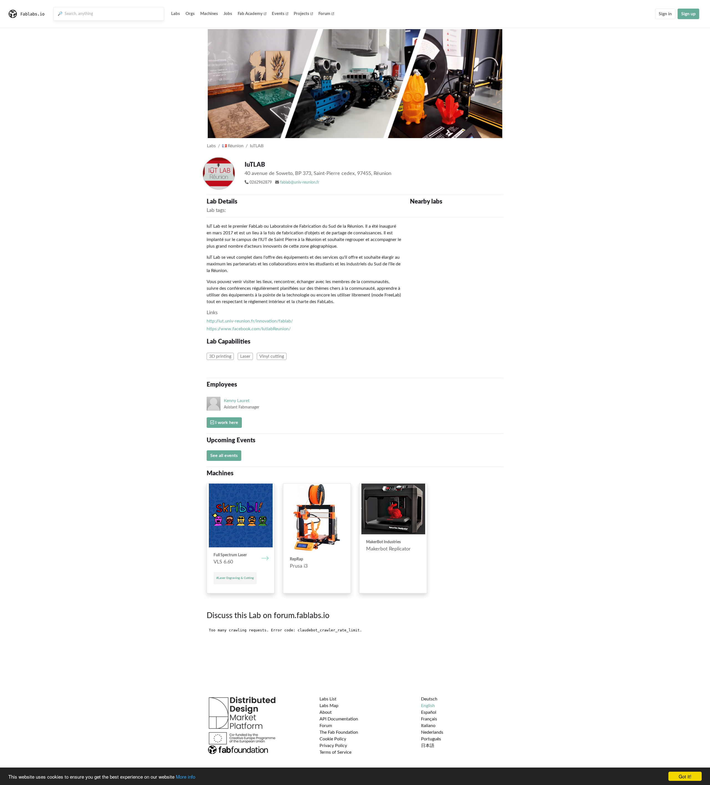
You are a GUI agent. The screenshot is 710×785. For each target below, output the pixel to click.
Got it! (685, 776)
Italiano (428, 725)
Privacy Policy (333, 745)
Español (428, 712)
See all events (224, 455)
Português (431, 739)
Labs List (328, 699)
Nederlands (432, 732)
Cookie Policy (333, 739)
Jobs (228, 14)
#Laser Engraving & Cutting (235, 578)
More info (185, 776)
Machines (209, 14)
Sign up (688, 14)
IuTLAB (256, 146)
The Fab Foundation (339, 732)
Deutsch (429, 699)
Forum (324, 14)
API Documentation (339, 719)
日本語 (427, 745)
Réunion (235, 146)
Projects (301, 14)
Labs (175, 14)
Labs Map (329, 705)
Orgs (190, 14)
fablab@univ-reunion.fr (299, 182)
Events (278, 14)
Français (429, 719)
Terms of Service (335, 752)
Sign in (665, 14)
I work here (226, 422)
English (428, 705)
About (326, 712)
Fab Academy (250, 14)
